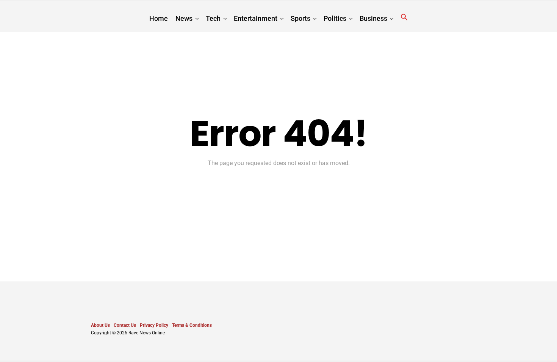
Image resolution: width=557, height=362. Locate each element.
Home (158, 18)
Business (373, 18)
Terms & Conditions (192, 325)
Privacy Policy (154, 325)
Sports (300, 18)
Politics (335, 18)
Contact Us (125, 325)
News (183, 18)
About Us (100, 325)
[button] (404, 17)
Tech (213, 18)
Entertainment (255, 18)
